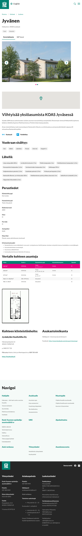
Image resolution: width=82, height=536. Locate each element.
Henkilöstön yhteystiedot (36, 451)
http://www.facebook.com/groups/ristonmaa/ (63, 341)
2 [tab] (37, 84)
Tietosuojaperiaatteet (8, 438)
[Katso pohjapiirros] (41, 306)
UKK (31, 420)
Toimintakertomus (7, 430)
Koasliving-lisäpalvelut (35, 406)
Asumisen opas (33, 400)
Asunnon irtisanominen (62, 406)
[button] (41, 98)
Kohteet (12, 14)
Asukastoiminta (33, 412)
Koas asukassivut (33, 403)
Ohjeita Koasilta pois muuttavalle (65, 403)
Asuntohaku (5, 408)
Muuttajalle (60, 396)
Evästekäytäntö (6, 441)
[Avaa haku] (74, 4)
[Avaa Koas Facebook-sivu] (75, 465)
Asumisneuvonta (62, 447)
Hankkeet (4, 414)
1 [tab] (35, 84)
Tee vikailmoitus (33, 409)
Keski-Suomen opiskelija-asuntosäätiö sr (12, 421)
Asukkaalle (33, 396)
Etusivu (4, 14)
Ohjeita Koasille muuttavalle (63, 400)
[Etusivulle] (4, 4)
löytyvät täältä (6, 496)
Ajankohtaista (61, 420)
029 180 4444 (6, 490)
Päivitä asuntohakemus (8, 411)
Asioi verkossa (8, 447)
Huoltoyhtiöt (32, 454)
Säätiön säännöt (6, 427)
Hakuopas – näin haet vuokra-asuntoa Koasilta (12, 401)
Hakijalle (5, 396)
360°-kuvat (20, 37)
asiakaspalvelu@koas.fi (29, 490)
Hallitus (4, 432)
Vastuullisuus (5, 435)
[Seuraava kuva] (66, 63)
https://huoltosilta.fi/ (8, 356)
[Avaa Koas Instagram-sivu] (79, 465)
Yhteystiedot (34, 447)
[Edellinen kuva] (6, 63)
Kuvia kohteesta (8, 37)
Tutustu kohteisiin (7, 405)
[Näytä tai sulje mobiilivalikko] (79, 3)
